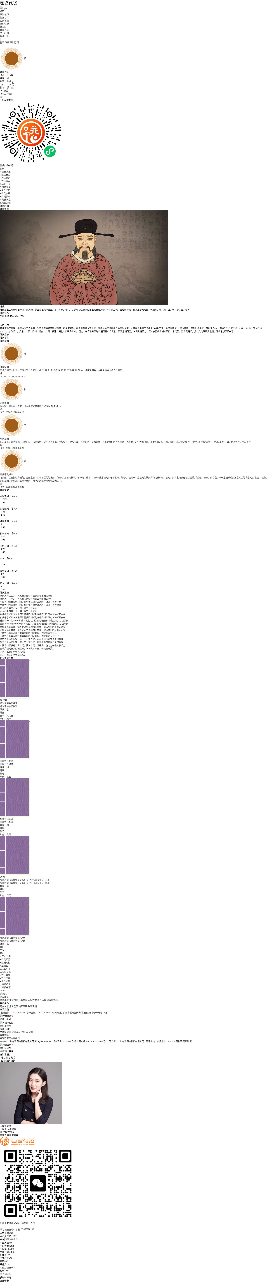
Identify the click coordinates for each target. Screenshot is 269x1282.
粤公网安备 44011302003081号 (90, 1041)
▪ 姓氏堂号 (5, 190)
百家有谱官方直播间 (10, 1038)
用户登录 (13, 1006)
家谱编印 (4, 14)
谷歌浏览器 (52, 1000)
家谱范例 (14, 42)
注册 (7, 42)
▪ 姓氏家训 (5, 196)
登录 (2, 42)
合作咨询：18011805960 (38, 1012)
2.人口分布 (5, 183)
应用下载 (4, 20)
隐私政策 (187, 1041)
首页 (2, 11)
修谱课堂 (4, 23)
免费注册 (4, 36)
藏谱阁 (3, 26)
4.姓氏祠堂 (5, 199)
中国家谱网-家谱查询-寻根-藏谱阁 (16, 1031)
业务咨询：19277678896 (13, 1012)
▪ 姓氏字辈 (5, 193)
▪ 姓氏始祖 (5, 177)
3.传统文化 (5, 187)
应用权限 (178, 1041)
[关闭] (0, 1225)
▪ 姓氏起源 (5, 174)
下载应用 (23, 1000)
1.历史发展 (5, 171)
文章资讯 (13, 1000)
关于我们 (4, 33)
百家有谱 (32, 1000)
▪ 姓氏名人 (5, 180)
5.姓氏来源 (5, 202)
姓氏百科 (4, 29)
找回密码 (23, 1006)
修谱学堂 (4, 1000)
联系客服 (32, 1006)
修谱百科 (4, 17)
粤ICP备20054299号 (64, 1041)
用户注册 (4, 1006)
